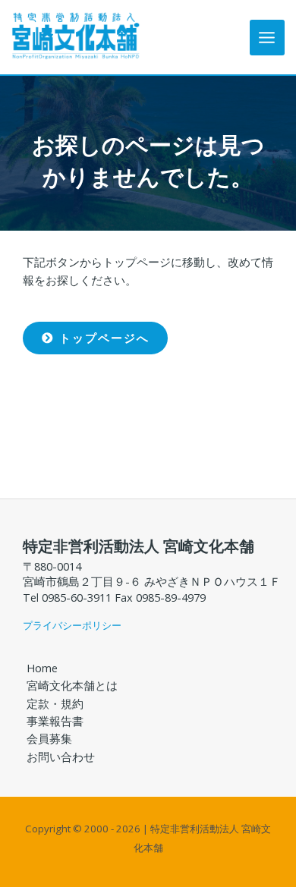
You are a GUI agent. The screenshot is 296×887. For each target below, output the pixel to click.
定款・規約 (55, 703)
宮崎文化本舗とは (72, 685)
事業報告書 (55, 720)
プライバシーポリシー (72, 625)
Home (42, 667)
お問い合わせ (61, 756)
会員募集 (49, 738)
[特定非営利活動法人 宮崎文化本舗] (75, 35)
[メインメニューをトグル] (267, 37)
